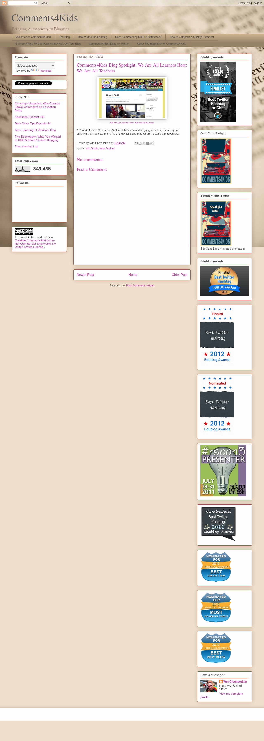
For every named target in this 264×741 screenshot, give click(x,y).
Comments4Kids (45, 17)
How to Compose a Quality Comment (192, 37)
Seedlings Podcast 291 (30, 116)
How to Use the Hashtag (92, 37)
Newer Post (85, 275)
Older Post (179, 275)
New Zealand (107, 148)
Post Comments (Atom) (140, 285)
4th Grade (92, 148)
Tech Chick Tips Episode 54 (33, 123)
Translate (45, 70)
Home (132, 275)
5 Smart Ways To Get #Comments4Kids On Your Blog (48, 43)
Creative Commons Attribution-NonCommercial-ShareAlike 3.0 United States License (35, 244)
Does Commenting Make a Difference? (138, 37)
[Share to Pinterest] (152, 143)
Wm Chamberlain (235, 681)
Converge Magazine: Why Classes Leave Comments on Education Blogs (37, 107)
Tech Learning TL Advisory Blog (35, 130)
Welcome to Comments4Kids (33, 37)
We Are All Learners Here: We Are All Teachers (132, 122)
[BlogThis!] (140, 143)
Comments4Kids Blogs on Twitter (109, 43)
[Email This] (136, 143)
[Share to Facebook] (148, 143)
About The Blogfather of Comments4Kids (161, 43)
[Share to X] (144, 143)
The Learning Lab (26, 146)
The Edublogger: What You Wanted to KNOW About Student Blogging (38, 138)
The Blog (64, 37)
